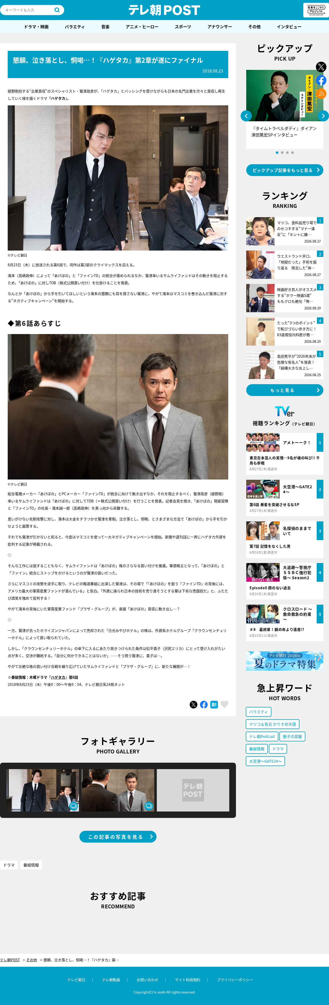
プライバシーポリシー (235, 979)
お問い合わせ (147, 979)
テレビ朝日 (76, 979)
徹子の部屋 (292, 736)
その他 (254, 26)
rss (321, 93)
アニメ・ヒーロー (142, 26)
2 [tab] (282, 152)
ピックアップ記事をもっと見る (283, 170)
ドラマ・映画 (36, 26)
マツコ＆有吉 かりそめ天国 (272, 724)
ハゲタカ (58, 677)
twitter (321, 67)
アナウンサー (219, 26)
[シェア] (204, 704)
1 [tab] (277, 152)
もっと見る (282, 390)
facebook (321, 80)
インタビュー (289, 26)
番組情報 (31, 865)
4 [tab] (292, 152)
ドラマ (9, 865)
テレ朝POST (164, 10)
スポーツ (183, 26)
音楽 (105, 26)
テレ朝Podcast (262, 736)
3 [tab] (287, 152)
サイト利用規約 (187, 979)
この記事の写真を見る (116, 836)
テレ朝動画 (111, 979)
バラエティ (75, 26)
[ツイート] (193, 704)
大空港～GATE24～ (265, 761)
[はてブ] (214, 704)
